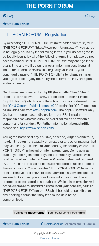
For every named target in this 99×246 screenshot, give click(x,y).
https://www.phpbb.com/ (37, 128)
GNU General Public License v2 (32, 106)
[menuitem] (8, 16)
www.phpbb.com (45, 110)
